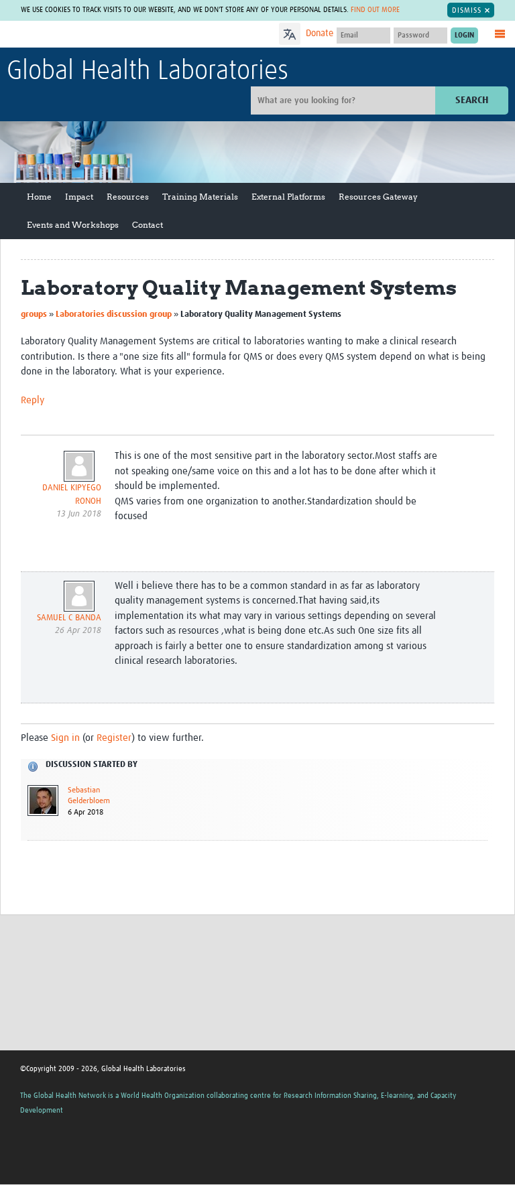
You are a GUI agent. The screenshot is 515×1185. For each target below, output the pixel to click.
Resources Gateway (378, 197)
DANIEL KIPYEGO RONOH (71, 495)
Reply (32, 400)
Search (471, 100)
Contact (147, 225)
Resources (128, 197)
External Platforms (288, 197)
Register (114, 738)
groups (34, 314)
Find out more (375, 9)
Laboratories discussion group (114, 314)
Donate (319, 33)
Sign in (65, 738)
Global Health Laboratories (147, 71)
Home (39, 197)
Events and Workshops (73, 225)
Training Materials (200, 197)
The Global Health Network (106, 35)
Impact (79, 197)
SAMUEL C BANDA (69, 618)
